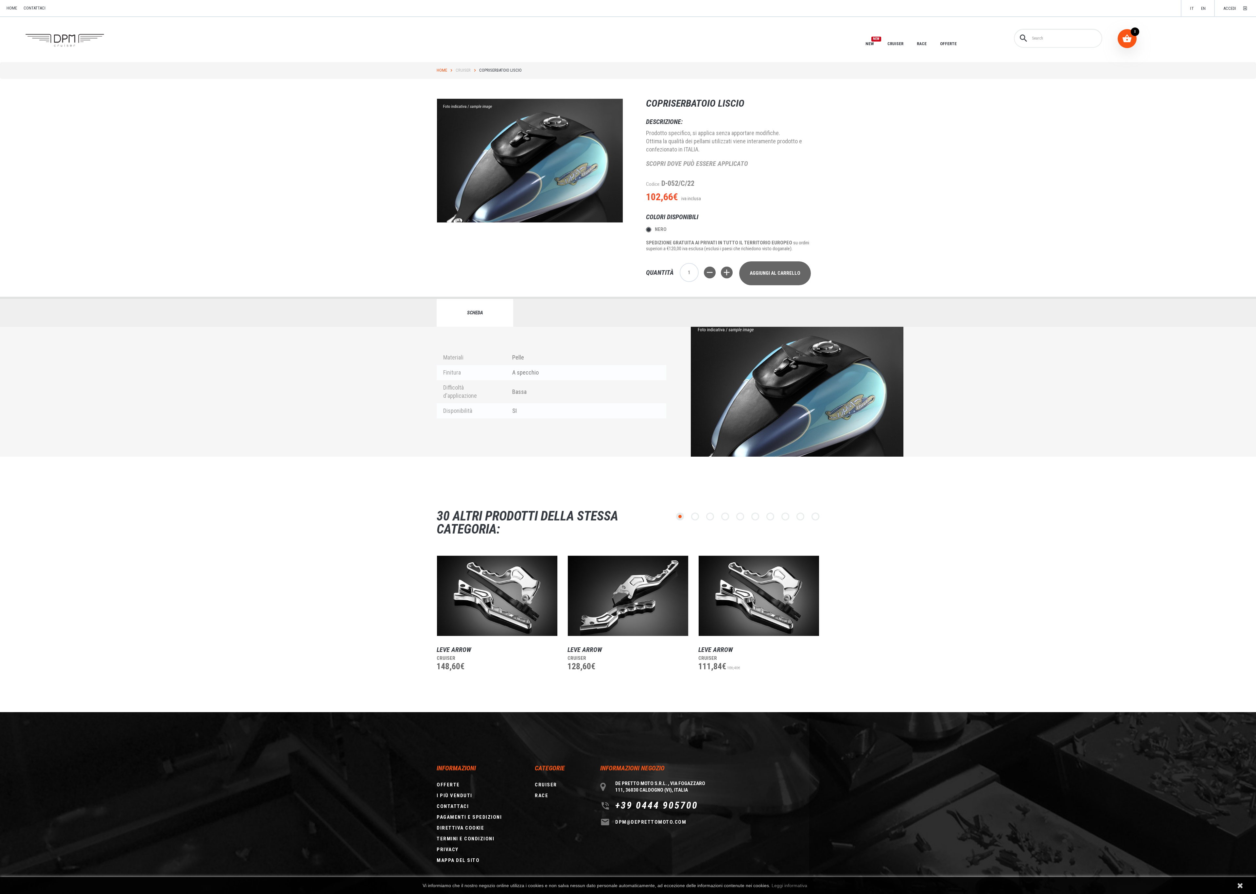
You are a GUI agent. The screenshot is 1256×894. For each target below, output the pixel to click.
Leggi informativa (789, 885)
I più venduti (454, 795)
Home (442, 70)
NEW (869, 43)
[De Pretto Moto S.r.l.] (75, 40)
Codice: (653, 184)
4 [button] (725, 516)
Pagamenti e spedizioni (469, 817)
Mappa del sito (458, 860)
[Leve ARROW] (497, 595)
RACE (922, 43)
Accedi (1229, 8)
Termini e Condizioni (465, 839)
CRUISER (895, 43)
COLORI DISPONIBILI (673, 217)
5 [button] (740, 516)
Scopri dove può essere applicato (697, 163)
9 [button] (800, 516)
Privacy (448, 849)
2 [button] (695, 516)
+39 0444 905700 (656, 805)
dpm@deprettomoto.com (650, 822)
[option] (492, 625)
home (12, 8)
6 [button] (755, 516)
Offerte (448, 785)
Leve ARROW (454, 650)
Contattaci (34, 8)
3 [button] (710, 516)
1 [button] (680, 516)
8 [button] (785, 516)
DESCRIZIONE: (664, 122)
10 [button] (815, 516)
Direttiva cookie (460, 828)
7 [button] (770, 516)
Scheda (475, 313)
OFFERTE (948, 43)
